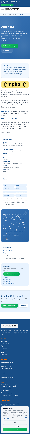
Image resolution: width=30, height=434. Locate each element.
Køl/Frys (18, 188)
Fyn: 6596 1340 (9, 250)
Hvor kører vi (6, 281)
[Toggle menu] (27, 9)
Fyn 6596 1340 (6, 1)
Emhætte (6, 195)
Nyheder (3, 373)
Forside (4, 14)
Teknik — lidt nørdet (6, 366)
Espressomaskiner (6, 346)
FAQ (2, 364)
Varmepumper (5, 343)
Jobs (2, 375)
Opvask (18, 185)
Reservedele (5, 111)
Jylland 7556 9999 (16, 1)
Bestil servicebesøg (6, 5)
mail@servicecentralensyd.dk (9, 2)
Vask (5, 185)
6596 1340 (8, 50)
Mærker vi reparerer (8, 279)
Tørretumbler (7, 188)
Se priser (5, 277)
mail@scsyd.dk (9, 255)
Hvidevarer (10, 14)
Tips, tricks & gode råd (9, 283)
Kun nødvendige (15, 426)
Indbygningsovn (20, 192)
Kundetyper (4, 371)
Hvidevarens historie (6, 368)
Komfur (6, 192)
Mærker (16, 14)
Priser (2, 352)
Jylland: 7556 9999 (9, 253)
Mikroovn (18, 195)
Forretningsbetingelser (7, 377)
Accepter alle (15, 430)
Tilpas (15, 422)
